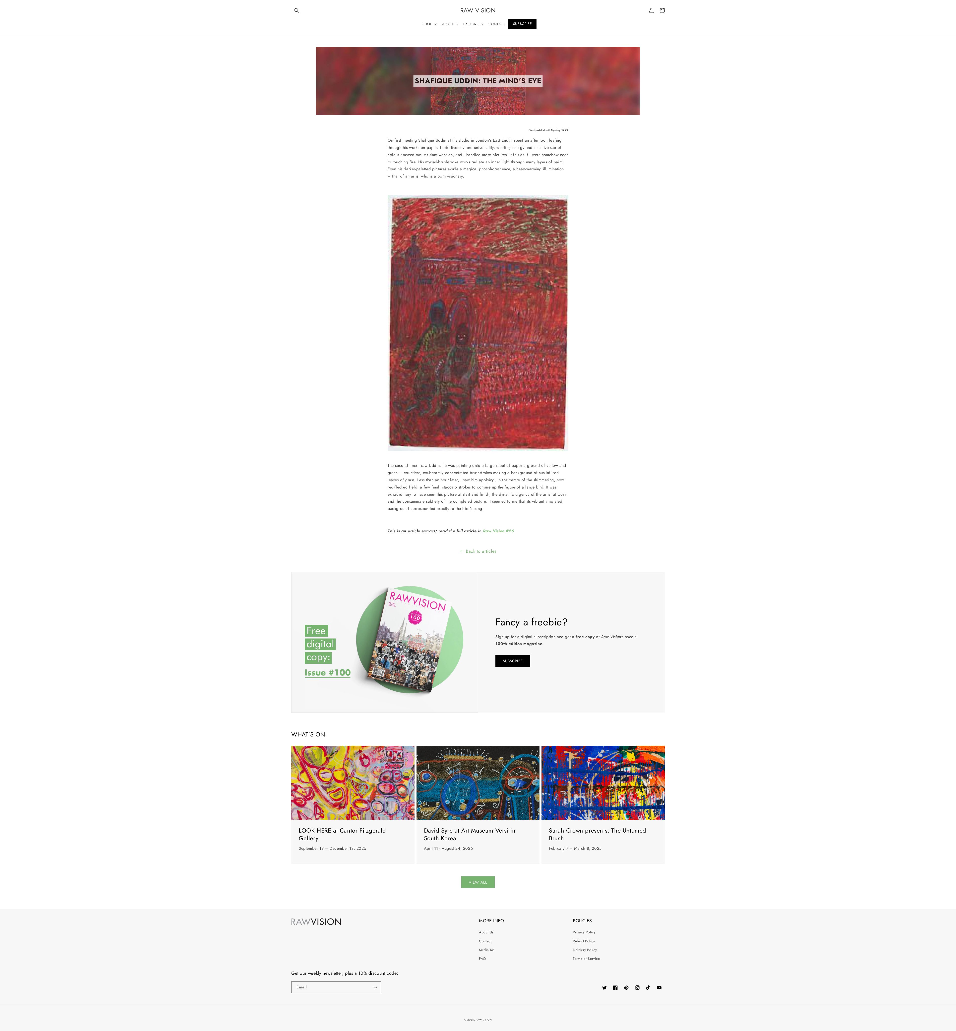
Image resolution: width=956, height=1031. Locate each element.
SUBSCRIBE (513, 661)
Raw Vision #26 (498, 531)
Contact (485, 941)
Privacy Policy (584, 932)
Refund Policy (584, 941)
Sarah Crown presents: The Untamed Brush (597, 834)
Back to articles (481, 551)
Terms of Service (586, 958)
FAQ (482, 958)
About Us (486, 932)
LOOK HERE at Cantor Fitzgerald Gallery (342, 834)
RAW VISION (484, 1020)
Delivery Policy (585, 949)
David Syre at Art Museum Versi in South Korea (470, 834)
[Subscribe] (375, 987)
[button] (296, 10)
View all (478, 882)
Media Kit (486, 949)
